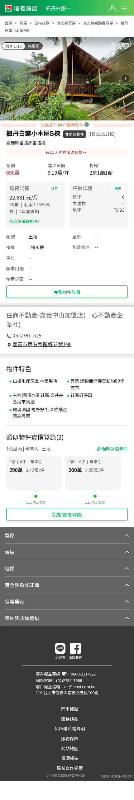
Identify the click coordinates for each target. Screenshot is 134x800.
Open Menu (124, 8)
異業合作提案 (70, 768)
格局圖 (33, 46)
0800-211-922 (83, 674)
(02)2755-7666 (69, 680)
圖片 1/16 (13, 46)
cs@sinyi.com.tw (79, 686)
